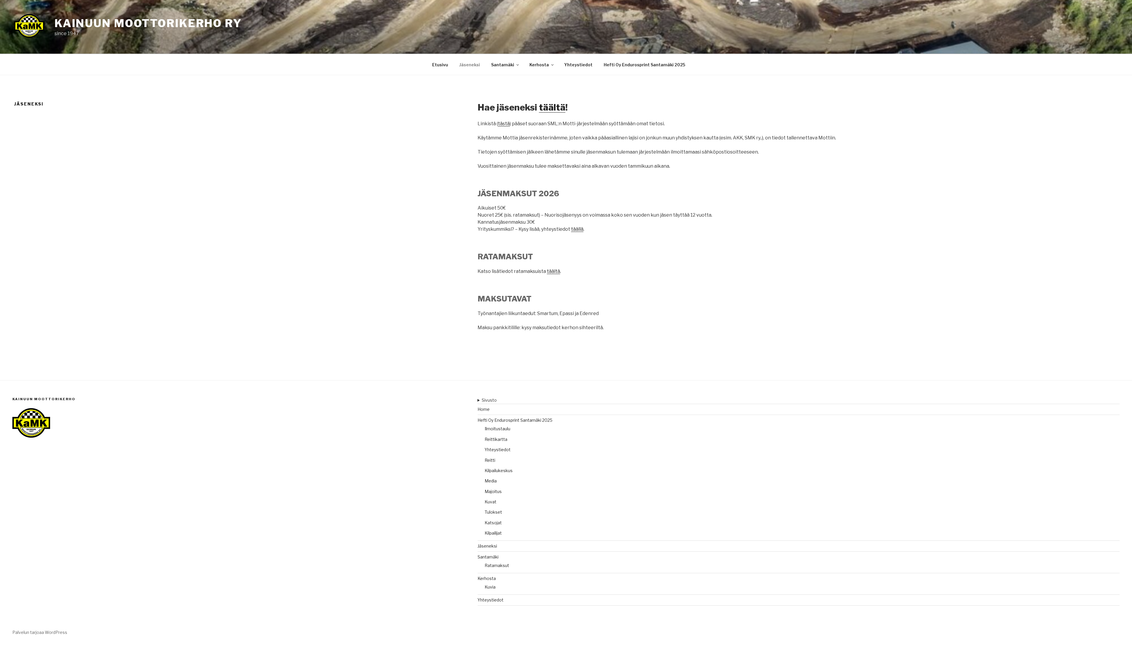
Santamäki (502, 64)
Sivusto (489, 400)
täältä (552, 107)
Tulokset (493, 512)
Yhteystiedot (578, 64)
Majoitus (493, 491)
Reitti (490, 460)
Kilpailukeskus (499, 470)
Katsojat (493, 522)
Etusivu (440, 64)
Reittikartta (496, 439)
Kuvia (490, 586)
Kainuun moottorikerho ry (148, 23)
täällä (577, 229)
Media (491, 480)
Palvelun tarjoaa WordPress (39, 632)
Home (484, 409)
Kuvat (490, 501)
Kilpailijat (493, 532)
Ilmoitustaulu (497, 428)
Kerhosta (539, 64)
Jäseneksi (469, 64)
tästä (504, 123)
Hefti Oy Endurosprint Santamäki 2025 (644, 64)
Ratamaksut (497, 565)
